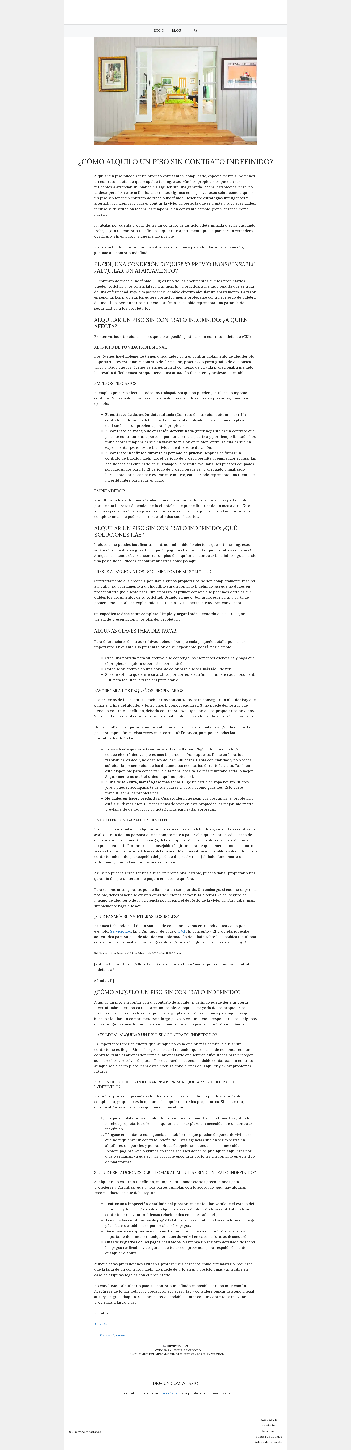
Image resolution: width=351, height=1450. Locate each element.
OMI (182, 931)
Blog (176, 30)
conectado (169, 1393)
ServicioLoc (120, 931)
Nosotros (268, 1431)
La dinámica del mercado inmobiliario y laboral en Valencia (177, 1354)
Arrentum (102, 1324)
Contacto (268, 1425)
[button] (195, 31)
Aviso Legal (269, 1419)
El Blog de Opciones (110, 1335)
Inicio (159, 30)
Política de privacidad (268, 1442)
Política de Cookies (269, 1436)
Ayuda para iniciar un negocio (177, 1350)
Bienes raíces (177, 1346)
